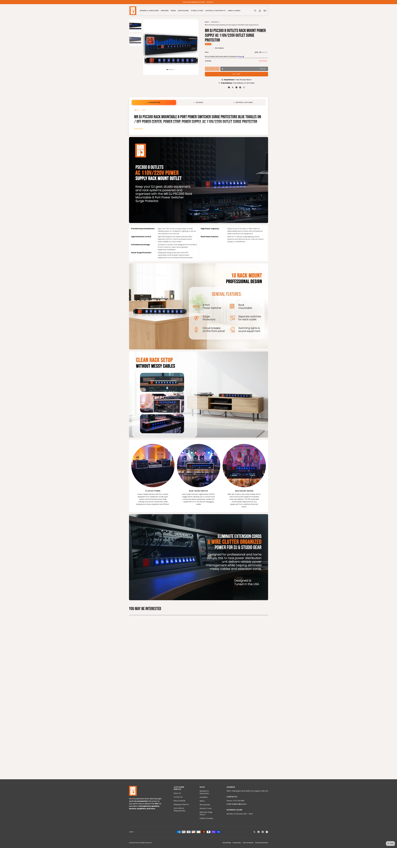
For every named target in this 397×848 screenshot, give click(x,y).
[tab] (154, 102)
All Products (215, 22)
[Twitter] (233, 87)
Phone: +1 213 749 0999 (235, 801)
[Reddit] (240, 87)
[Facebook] (229, 87)
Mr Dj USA (136, 843)
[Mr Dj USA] (133, 10)
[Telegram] (236, 87)
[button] (255, 10)
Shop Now (210, 2)
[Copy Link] (244, 87)
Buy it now (236, 74)
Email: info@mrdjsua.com (237, 804)
